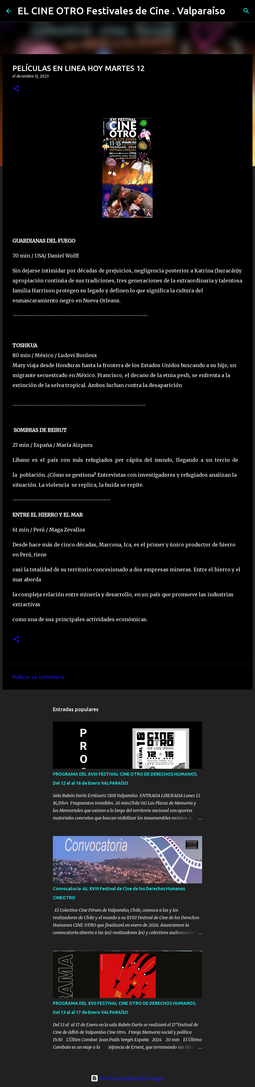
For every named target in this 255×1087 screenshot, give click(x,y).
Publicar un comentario (38, 677)
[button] (16, 89)
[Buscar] (234, 10)
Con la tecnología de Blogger (131, 1078)
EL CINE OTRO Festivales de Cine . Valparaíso (121, 10)
